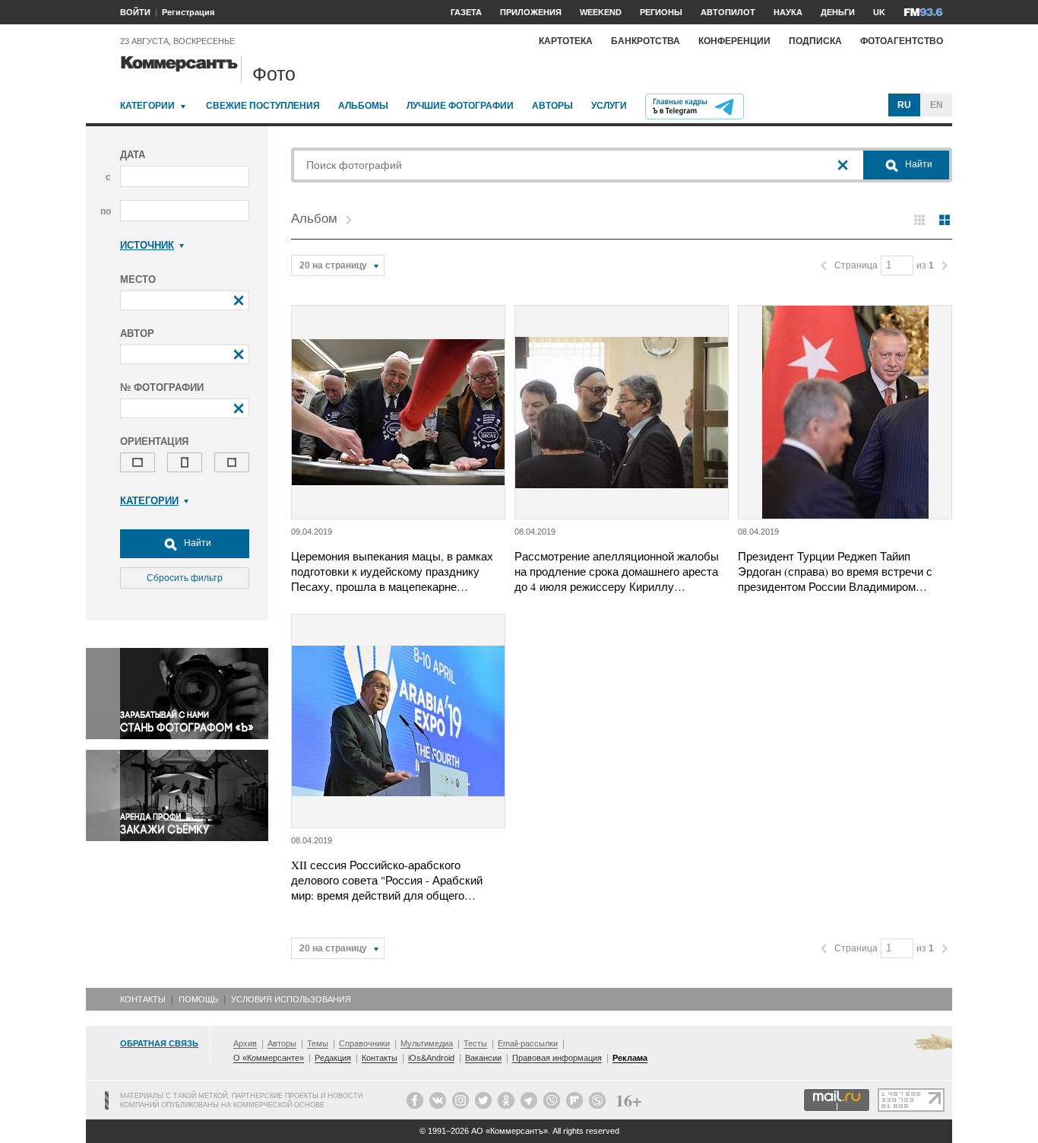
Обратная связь (159, 1043)
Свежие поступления (263, 105)
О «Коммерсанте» (268, 1057)
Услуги (609, 105)
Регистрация (188, 12)
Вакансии (483, 1057)
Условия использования (291, 999)
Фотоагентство (901, 41)
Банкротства (645, 41)
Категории (147, 105)
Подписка (815, 41)
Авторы (552, 105)
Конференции (734, 41)
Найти (196, 543)
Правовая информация (557, 1057)
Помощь (198, 999)
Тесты (475, 1043)
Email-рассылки (528, 1043)
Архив (245, 1043)
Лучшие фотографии (460, 105)
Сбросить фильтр (185, 578)
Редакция (333, 1057)
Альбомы (363, 105)
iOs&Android (431, 1057)
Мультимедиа (426, 1043)
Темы (317, 1043)
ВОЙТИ (135, 12)
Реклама (629, 1057)
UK (879, 12)
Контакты (143, 999)
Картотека (566, 41)
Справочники (364, 1043)
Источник (147, 245)
